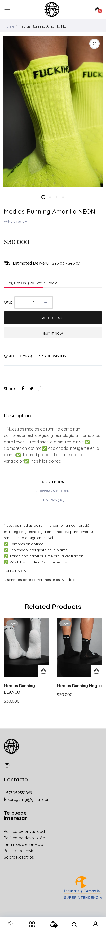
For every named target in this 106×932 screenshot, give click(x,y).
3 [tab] (56, 197)
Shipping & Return (53, 491)
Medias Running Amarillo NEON (49, 211)
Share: (10, 388)
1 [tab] (43, 197)
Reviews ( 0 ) (53, 500)
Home (9, 26)
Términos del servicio (23, 844)
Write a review (15, 221)
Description (53, 482)
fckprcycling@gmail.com (27, 799)
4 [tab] (62, 197)
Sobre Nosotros (19, 857)
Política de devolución (24, 837)
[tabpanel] (53, 111)
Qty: (8, 302)
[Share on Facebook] (22, 389)
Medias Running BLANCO (19, 689)
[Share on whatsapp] (40, 389)
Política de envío (19, 850)
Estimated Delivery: (31, 263)
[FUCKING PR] (51, 9)
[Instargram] (7, 765)
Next (96, 670)
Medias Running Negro (79, 685)
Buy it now (53, 333)
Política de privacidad (24, 831)
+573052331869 (18, 792)
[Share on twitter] (31, 389)
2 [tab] (49, 197)
